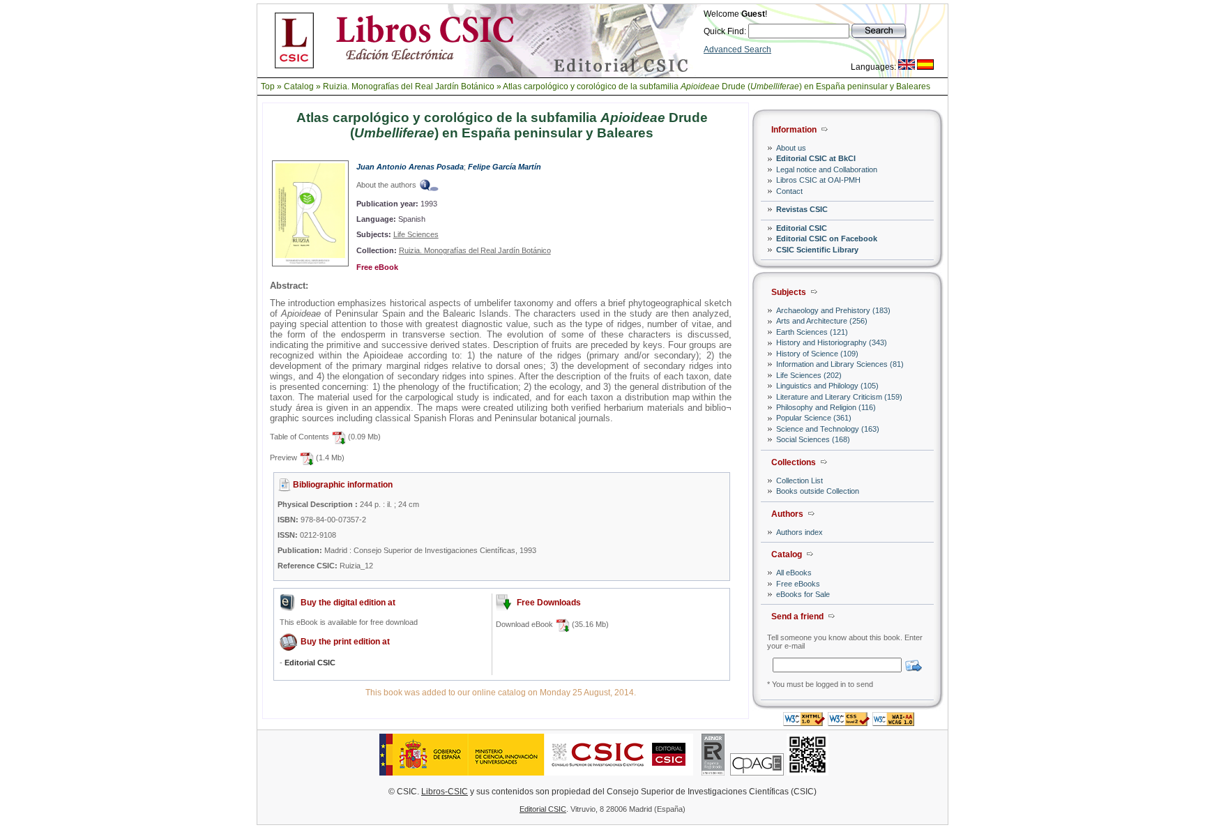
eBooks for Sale (803, 594)
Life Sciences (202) (809, 375)
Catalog (299, 86)
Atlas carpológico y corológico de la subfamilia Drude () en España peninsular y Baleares (716, 86)
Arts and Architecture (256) (821, 321)
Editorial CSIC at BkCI (816, 158)
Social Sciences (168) (813, 439)
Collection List (799, 480)
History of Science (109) (817, 353)
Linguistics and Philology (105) (827, 385)
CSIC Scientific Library (817, 249)
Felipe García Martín (504, 166)
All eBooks (794, 572)
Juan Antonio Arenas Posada (410, 166)
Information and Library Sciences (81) (840, 364)
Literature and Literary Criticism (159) (839, 397)
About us (791, 148)
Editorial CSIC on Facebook (826, 238)
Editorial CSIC (801, 228)
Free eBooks (798, 584)
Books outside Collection (817, 491)
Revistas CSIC (802, 209)
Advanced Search (737, 49)
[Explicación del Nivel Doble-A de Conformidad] (893, 722)
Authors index (799, 532)
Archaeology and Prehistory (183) (833, 310)
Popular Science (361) (813, 418)
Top (268, 86)
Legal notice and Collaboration (826, 169)
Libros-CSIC (444, 791)
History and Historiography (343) (831, 342)
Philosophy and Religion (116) (826, 407)
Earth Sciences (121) (812, 332)
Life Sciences (416, 234)
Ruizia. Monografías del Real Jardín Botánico (408, 86)
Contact (789, 191)
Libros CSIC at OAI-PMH (818, 180)
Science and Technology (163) (827, 429)
